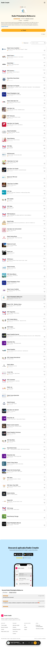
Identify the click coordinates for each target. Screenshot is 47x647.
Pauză (24, 30)
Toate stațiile (4, 625)
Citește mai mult (4, 26)
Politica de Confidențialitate (39, 626)
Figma (25, 629)
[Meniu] (44, 2)
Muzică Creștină (4, 627)
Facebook (26, 20)
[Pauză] (35, 642)
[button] (16, 643)
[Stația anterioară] (32, 643)
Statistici (14, 627)
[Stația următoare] (38, 643)
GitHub (25, 627)
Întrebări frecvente (16, 629)
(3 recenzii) (22, 18)
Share (44, 34)
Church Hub (15, 631)
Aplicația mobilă (16, 625)
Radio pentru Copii (5, 631)
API (25, 625)
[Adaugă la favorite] (29, 643)
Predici (2, 629)
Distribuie (5, 592)
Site (21, 20)
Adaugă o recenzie (29, 18)
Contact (14, 633)
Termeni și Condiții (39, 628)
